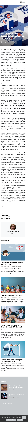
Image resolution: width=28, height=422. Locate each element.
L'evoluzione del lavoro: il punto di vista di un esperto (12, 264)
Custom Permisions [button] (11, 419)
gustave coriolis (15, 206)
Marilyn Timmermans (6, 41)
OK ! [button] (24, 417)
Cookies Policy (18, 417)
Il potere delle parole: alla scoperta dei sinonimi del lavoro (12, 361)
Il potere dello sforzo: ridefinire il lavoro (16, 395)
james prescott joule (5, 206)
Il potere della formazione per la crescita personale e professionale (11, 326)
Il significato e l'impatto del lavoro (12, 296)
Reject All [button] (20, 419)
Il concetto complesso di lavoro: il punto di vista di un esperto (16, 386)
